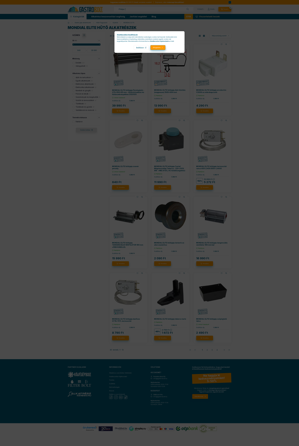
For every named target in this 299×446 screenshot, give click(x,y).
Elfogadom (156, 47)
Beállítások (140, 47)
